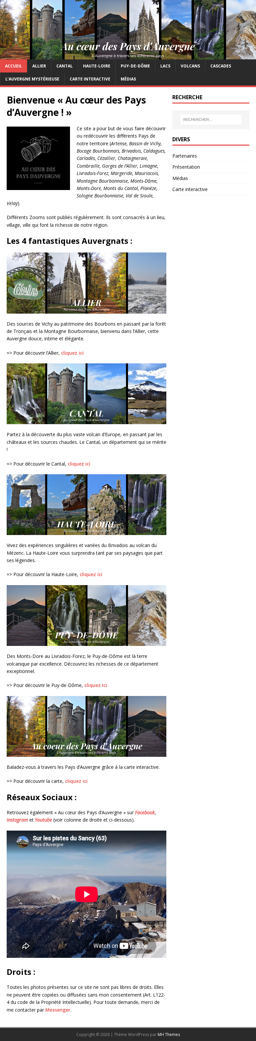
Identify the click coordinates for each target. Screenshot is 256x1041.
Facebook (145, 812)
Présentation (186, 167)
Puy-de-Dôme (135, 66)
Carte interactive (90, 79)
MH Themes (169, 1034)
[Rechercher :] (210, 119)
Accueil (13, 66)
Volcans (190, 66)
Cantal (64, 66)
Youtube (43, 820)
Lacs (165, 66)
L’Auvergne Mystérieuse (32, 79)
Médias (128, 79)
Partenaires (184, 156)
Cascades (220, 66)
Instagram (18, 820)
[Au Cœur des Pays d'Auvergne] (128, 55)
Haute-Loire (96, 66)
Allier (39, 66)
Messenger (57, 1010)
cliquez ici (72, 353)
